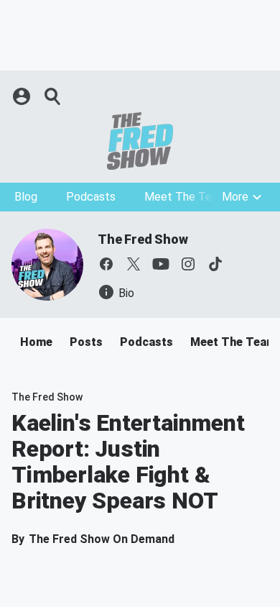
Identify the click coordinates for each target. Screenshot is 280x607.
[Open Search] (53, 96)
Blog (25, 197)
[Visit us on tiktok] (215, 264)
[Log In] (23, 96)
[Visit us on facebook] (106, 264)
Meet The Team (185, 197)
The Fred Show (142, 239)
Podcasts (91, 197)
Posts (86, 342)
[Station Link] (140, 141)
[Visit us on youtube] (160, 264)
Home (36, 342)
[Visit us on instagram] (188, 264)
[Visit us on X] (133, 264)
